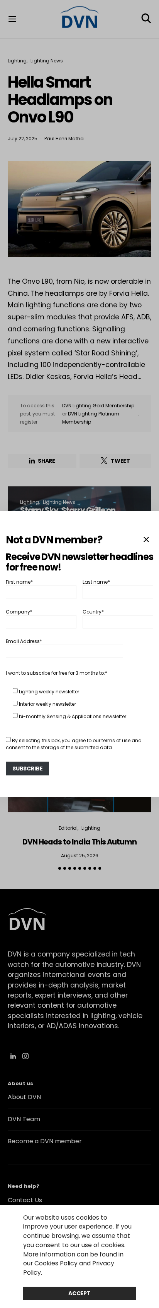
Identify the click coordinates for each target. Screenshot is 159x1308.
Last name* (96, 582)
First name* (19, 582)
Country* (93, 611)
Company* (19, 611)
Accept (79, 1293)
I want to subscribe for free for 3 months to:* (56, 673)
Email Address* (24, 641)
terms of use (115, 740)
